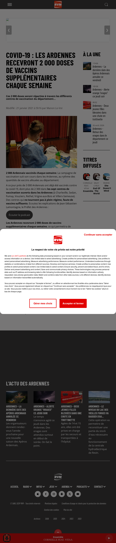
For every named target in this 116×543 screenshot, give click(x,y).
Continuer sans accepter (98, 234)
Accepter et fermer (73, 303)
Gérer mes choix (43, 303)
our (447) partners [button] (18, 255)
